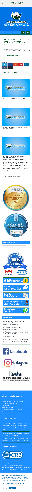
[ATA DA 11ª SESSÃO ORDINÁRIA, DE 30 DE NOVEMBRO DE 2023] (16, 88)
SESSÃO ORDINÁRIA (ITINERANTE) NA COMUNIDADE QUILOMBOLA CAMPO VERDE (15, 333)
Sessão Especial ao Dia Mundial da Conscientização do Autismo (16, 4)
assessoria (14, 465)
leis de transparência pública (9, 469)
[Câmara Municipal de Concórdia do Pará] (16, 19)
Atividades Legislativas (10, 50)
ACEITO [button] (12, 488)
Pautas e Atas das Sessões (23, 50)
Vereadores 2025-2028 (8, 336)
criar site (12, 463)
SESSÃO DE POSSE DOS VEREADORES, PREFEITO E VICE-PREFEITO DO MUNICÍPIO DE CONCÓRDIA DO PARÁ (15, 341)
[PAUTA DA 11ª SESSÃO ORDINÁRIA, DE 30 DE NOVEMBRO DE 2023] (16, 117)
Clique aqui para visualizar (13, 55)
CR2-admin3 (7, 49)
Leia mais (16, 483)
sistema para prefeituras (23, 463)
